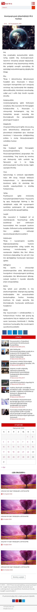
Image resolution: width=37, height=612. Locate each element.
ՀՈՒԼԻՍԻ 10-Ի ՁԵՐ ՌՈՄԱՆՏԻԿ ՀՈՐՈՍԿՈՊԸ (15, 491)
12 (13, 447)
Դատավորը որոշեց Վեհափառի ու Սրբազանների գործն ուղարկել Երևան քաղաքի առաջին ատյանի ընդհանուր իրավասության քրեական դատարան (22, 413)
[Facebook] (13, 600)
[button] (4, 332)
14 (23, 447)
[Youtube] (16, 600)
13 (18, 447)
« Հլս (3, 467)
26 (13, 457)
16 (33, 447)
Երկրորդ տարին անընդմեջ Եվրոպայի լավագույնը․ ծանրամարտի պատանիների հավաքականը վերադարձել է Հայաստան (19, 372)
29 (28, 457)
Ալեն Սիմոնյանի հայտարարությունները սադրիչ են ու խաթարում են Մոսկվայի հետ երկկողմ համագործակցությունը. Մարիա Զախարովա (22, 353)
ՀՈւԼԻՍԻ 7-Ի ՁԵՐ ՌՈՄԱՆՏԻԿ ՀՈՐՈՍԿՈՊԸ (14, 541)
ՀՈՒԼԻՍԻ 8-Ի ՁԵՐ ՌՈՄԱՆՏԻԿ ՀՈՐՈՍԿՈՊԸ (15, 516)
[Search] (33, 7)
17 (3, 452)
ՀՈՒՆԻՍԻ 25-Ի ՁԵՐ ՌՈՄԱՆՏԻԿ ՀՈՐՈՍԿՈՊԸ (15, 567)
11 (8, 447)
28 (23, 457)
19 (13, 452)
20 (18, 452)
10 (3, 447)
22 (28, 452)
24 (4, 457)
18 (8, 452)
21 (23, 452)
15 (28, 447)
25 (8, 457)
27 (18, 457)
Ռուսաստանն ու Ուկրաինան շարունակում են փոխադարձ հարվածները (19, 343)
